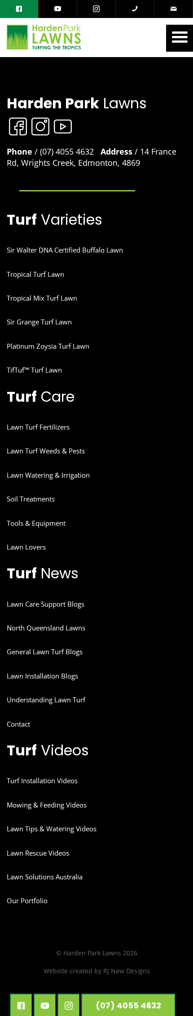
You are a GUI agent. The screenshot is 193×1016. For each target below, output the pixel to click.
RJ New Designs (126, 971)
